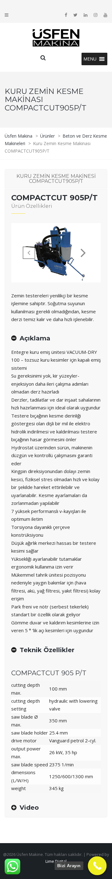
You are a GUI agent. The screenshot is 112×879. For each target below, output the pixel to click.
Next (83, 252)
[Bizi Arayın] (97, 865)
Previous (29, 252)
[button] (89, 59)
